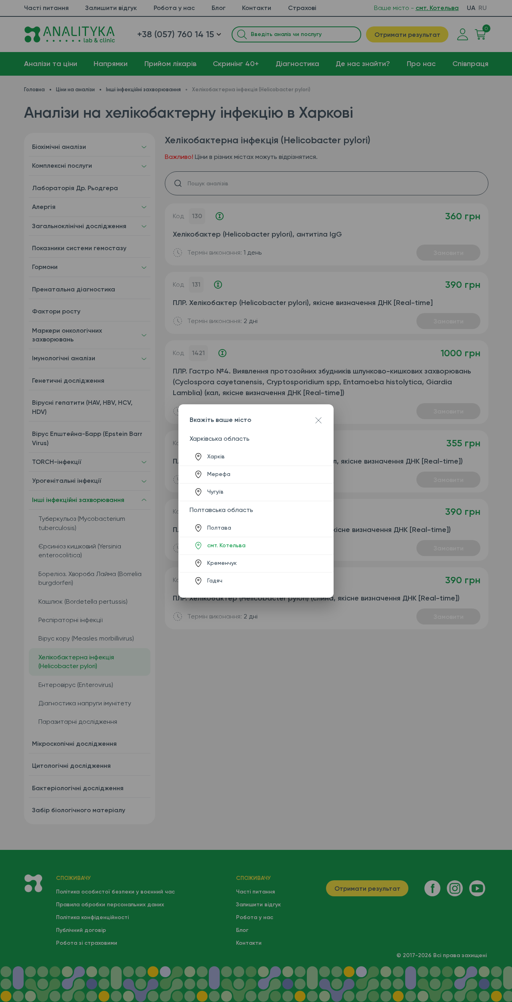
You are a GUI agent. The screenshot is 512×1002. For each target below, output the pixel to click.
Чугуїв (215, 491)
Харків (216, 456)
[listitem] (256, 457)
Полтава (219, 527)
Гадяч (214, 580)
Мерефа (218, 474)
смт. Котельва (226, 545)
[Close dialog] (318, 420)
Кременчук (222, 563)
